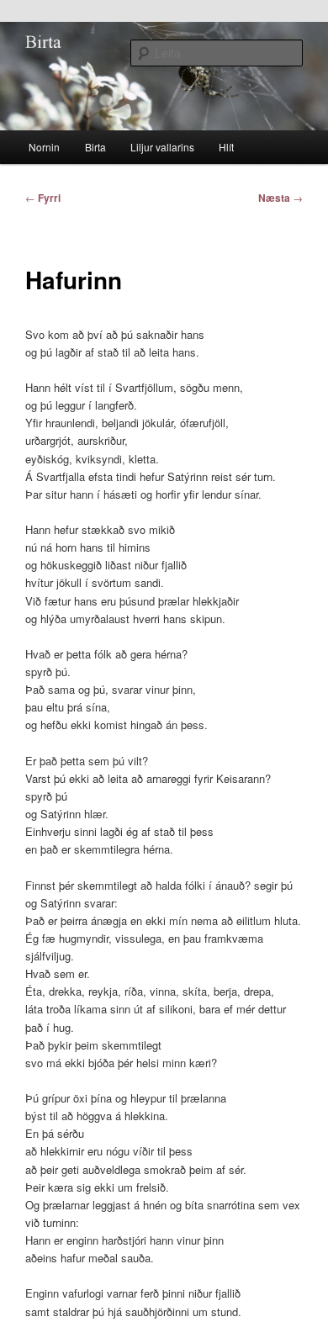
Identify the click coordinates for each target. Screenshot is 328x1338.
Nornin (44, 147)
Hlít (226, 147)
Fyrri (43, 197)
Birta (95, 147)
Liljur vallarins (162, 147)
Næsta (280, 197)
